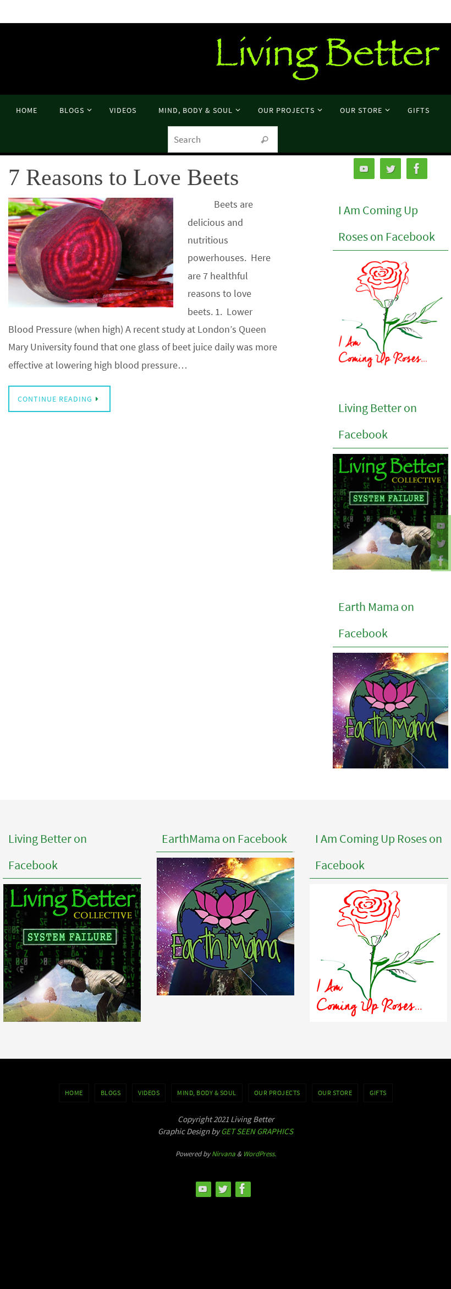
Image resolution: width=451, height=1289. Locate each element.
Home (74, 1092)
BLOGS (111, 1092)
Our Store (335, 1092)
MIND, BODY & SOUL (207, 1092)
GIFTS (378, 1092)
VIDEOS (149, 1092)
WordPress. (259, 1153)
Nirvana (223, 1153)
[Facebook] (439, 560)
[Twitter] (439, 543)
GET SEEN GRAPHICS (257, 1131)
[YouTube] (439, 525)
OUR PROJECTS (277, 1092)
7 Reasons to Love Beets (123, 177)
